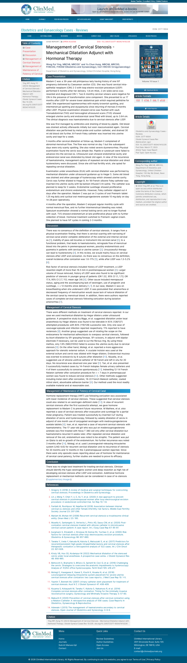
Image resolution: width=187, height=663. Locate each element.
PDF (138, 100)
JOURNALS (42, 19)
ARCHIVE (79, 36)
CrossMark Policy (149, 1)
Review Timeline (136, 1)
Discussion (30, 55)
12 (96, 376)
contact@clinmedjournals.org (148, 651)
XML (155, 100)
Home (61, 639)
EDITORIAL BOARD (46, 36)
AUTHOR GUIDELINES (84, 19)
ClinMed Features (162, 1)
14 (64, 443)
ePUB (162, 100)
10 (105, 357)
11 (100, 369)
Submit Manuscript (68, 645)
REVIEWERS (64, 36)
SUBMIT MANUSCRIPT (106, 19)
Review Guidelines (105, 639)
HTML (146, 100)
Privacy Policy (153, 659)
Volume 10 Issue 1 (150, 81)
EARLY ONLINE (114, 36)
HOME (28, 19)
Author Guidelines (104, 642)
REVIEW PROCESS (151, 36)
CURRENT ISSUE (96, 36)
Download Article (152, 90)
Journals (63, 642)
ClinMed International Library (50, 659)
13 (100, 402)
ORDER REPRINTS (127, 19)
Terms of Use (139, 659)
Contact (62, 648)
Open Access (102, 645)
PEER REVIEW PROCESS (61, 19)
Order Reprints (152, 108)
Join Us (99, 648)
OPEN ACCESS (132, 36)
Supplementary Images (59, 479)
